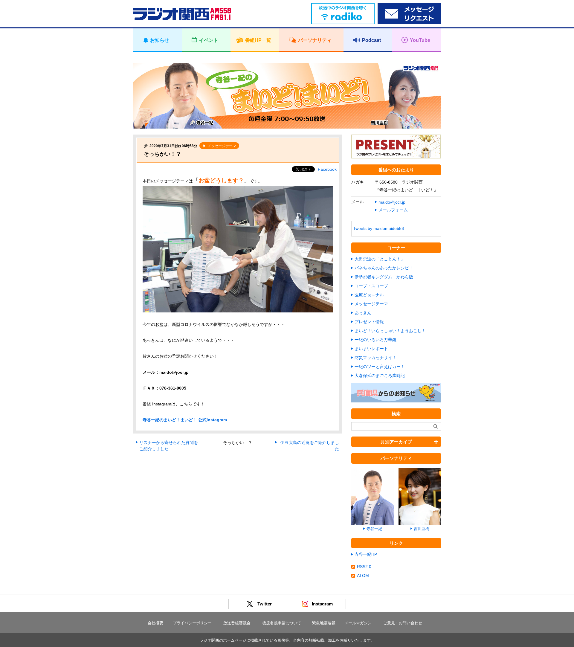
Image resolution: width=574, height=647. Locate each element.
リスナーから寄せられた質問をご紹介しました (168, 445)
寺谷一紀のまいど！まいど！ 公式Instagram (185, 419)
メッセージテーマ (371, 303)
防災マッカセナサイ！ (375, 357)
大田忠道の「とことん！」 (380, 259)
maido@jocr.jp (391, 202)
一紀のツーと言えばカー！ (380, 366)
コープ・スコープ (371, 285)
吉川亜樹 (421, 529)
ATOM (363, 575)
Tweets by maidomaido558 (378, 228)
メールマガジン (358, 623)
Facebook (327, 169)
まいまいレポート (371, 348)
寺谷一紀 (374, 529)
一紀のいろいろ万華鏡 (375, 339)
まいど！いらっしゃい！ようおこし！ (390, 330)
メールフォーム (393, 209)
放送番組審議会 (237, 623)
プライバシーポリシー (192, 623)
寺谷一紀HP (366, 554)
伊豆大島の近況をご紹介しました (309, 445)
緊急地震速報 (323, 623)
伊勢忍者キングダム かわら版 (384, 276)
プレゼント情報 (369, 321)
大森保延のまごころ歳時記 (380, 375)
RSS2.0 (364, 566)
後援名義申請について (281, 623)
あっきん (363, 312)
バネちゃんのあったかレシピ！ (384, 267)
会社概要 (155, 623)
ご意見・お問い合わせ (402, 623)
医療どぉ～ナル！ (371, 294)
